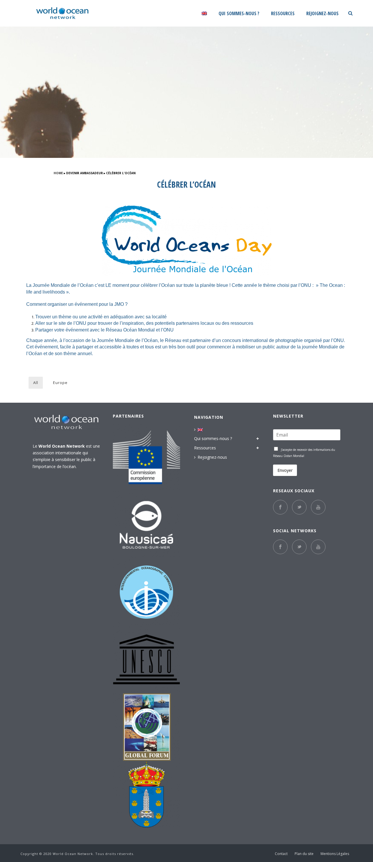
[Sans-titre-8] (146, 592)
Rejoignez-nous (322, 14)
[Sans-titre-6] (146, 457)
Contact (281, 853)
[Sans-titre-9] (146, 659)
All (35, 382)
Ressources (283, 14)
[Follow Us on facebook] (280, 547)
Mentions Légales (335, 853)
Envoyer (285, 470)
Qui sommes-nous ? (239, 14)
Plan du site (304, 853)
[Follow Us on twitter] (299, 547)
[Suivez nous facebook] (280, 507)
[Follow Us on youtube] (318, 547)
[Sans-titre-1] (146, 727)
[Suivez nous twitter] (299, 507)
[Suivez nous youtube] (318, 507)
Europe (60, 382)
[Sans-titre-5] (146, 794)
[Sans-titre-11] (146, 525)
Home (58, 173)
